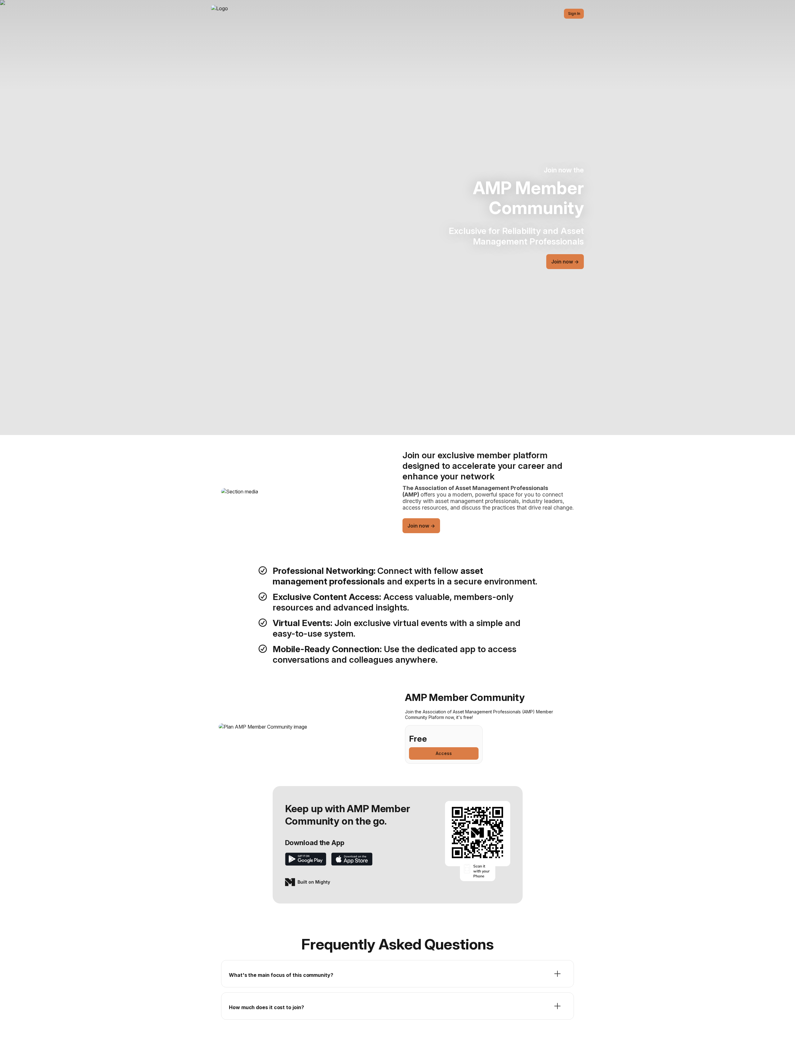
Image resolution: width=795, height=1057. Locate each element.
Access (444, 753)
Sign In (574, 13)
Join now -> (565, 262)
